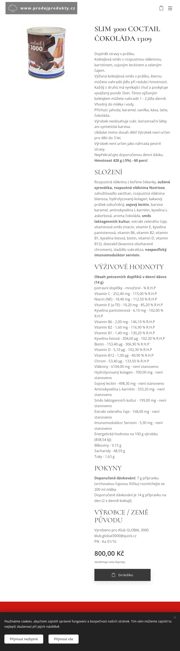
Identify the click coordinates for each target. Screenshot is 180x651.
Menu (170, 8)
